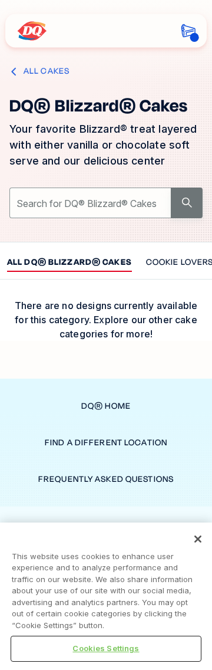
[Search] (187, 203)
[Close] (198, 539)
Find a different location (106, 442)
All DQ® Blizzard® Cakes (69, 262)
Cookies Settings (105, 648)
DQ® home (106, 406)
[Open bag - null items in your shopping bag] (188, 31)
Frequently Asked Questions (106, 479)
